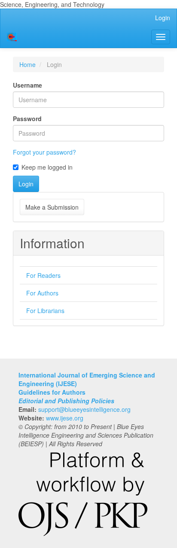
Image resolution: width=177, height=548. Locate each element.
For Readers (43, 275)
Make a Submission (52, 207)
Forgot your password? (44, 152)
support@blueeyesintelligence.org (84, 409)
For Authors (42, 293)
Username (27, 85)
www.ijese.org (64, 418)
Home (27, 64)
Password (27, 118)
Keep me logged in (47, 167)
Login (162, 17)
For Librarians (45, 310)
